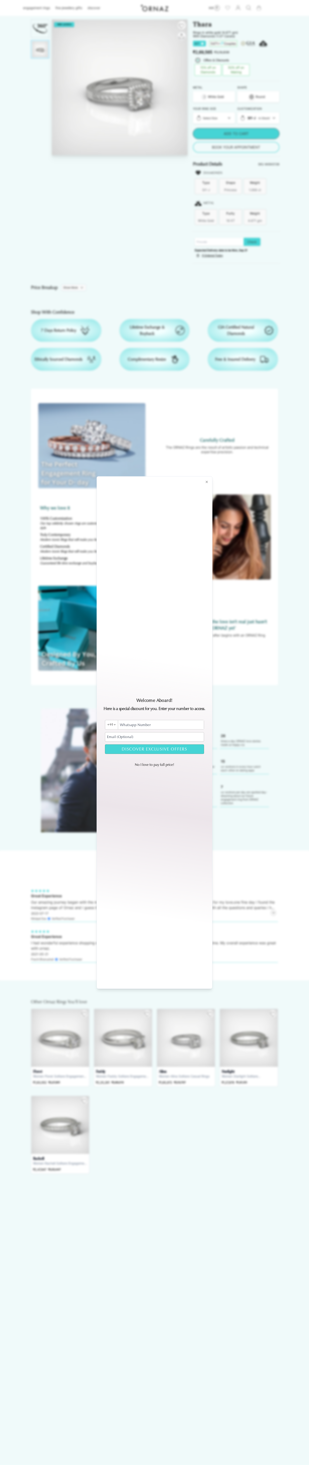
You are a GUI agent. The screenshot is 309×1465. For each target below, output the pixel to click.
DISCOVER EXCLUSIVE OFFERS (154, 749)
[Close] (207, 482)
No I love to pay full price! (154, 764)
